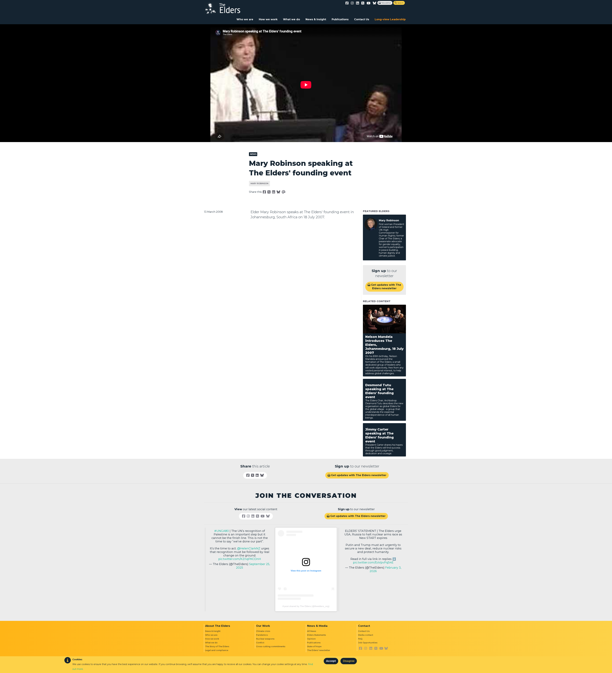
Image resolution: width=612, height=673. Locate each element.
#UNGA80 (221, 531)
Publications (340, 19)
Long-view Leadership (390, 19)
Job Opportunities (367, 642)
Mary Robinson (259, 183)
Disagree (348, 660)
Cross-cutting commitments (270, 646)
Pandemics (262, 635)
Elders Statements (316, 635)
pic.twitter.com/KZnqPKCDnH (239, 559)
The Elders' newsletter (318, 650)
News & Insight (316, 19)
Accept (331, 660)
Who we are (245, 19)
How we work (268, 19)
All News (311, 631)
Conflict (260, 642)
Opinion (311, 639)
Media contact (365, 635)
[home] (225, 8)
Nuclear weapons (265, 639)
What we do (291, 19)
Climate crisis (263, 631)
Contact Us (361, 19)
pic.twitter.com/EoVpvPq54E (373, 562)
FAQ (360, 639)
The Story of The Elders (217, 646)
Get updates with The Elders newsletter (384, 286)
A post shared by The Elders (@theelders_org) (305, 606)
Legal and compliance (216, 650)
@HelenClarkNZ (248, 548)
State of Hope (314, 646)
